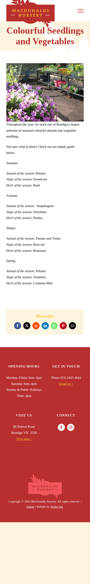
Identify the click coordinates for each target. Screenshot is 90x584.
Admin (30, 506)
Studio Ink (56, 506)
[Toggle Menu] (80, 11)
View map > (24, 439)
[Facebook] (61, 427)
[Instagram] (70, 427)
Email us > (66, 384)
